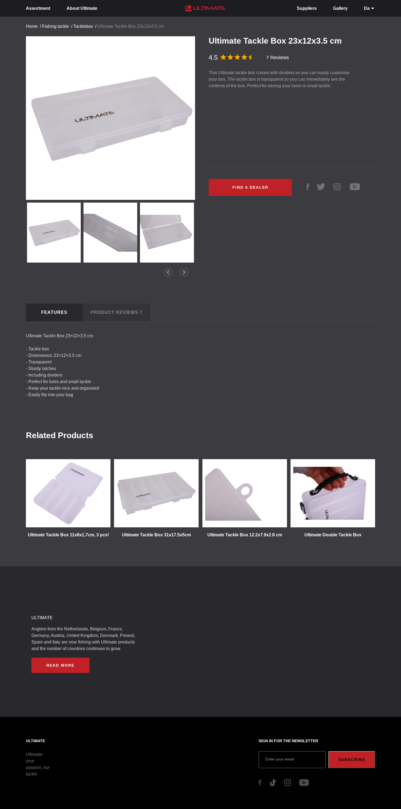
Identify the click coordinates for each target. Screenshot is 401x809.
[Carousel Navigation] (113, 116)
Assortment (38, 8)
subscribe (351, 759)
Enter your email (279, 759)
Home (32, 26)
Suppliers (307, 8)
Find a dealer (250, 187)
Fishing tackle (55, 26)
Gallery (340, 8)
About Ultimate (82, 8)
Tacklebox (83, 26)
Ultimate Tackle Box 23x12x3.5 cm (130, 26)
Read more (60, 665)
